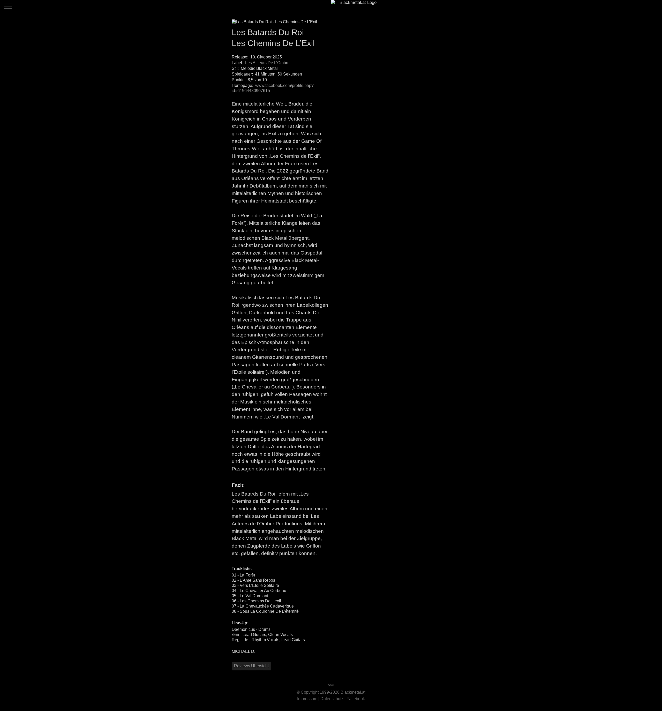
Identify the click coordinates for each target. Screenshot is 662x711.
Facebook (356, 699)
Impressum (307, 699)
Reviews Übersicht (251, 666)
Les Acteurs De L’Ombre (267, 63)
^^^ (331, 686)
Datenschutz (331, 699)
